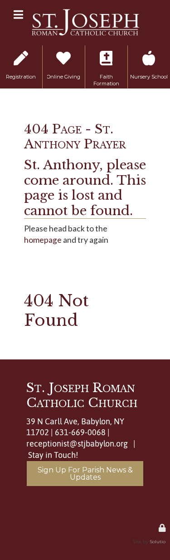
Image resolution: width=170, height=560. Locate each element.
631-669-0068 (80, 432)
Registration (21, 51)
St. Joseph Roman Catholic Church (81, 395)
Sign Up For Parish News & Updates (85, 473)
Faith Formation (106, 55)
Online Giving (63, 55)
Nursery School (149, 55)
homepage (43, 240)
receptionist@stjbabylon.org (77, 443)
